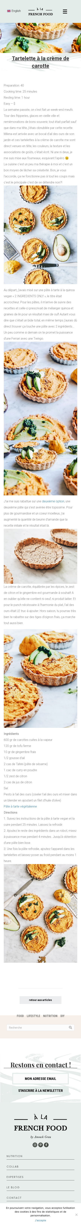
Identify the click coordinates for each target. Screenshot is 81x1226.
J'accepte (40, 1220)
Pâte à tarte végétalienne (20, 806)
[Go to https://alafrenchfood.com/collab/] (40, 1168)
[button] (40, 1090)
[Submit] (70, 1028)
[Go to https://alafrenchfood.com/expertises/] (40, 1179)
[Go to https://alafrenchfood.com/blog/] (40, 1189)
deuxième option (53, 501)
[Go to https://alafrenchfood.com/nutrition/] (40, 1158)
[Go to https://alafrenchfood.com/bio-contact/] (40, 1199)
